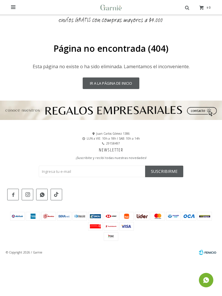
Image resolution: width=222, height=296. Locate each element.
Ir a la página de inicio (111, 83)
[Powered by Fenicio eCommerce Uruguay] (207, 252)
